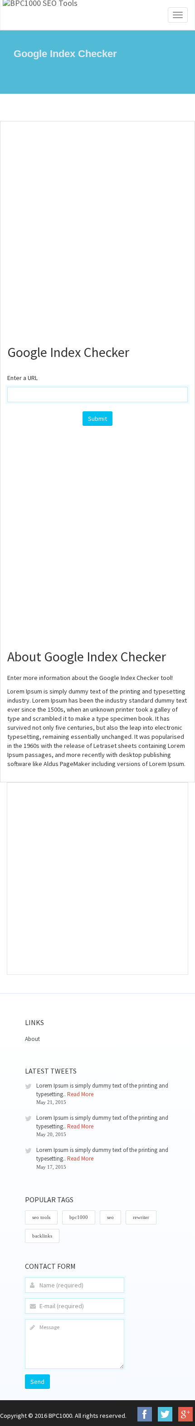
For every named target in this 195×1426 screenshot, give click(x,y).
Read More (80, 1094)
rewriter (141, 1217)
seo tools (41, 1217)
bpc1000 (78, 1217)
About (32, 1039)
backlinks (42, 1235)
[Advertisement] (97, 227)
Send (37, 1382)
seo (110, 1217)
